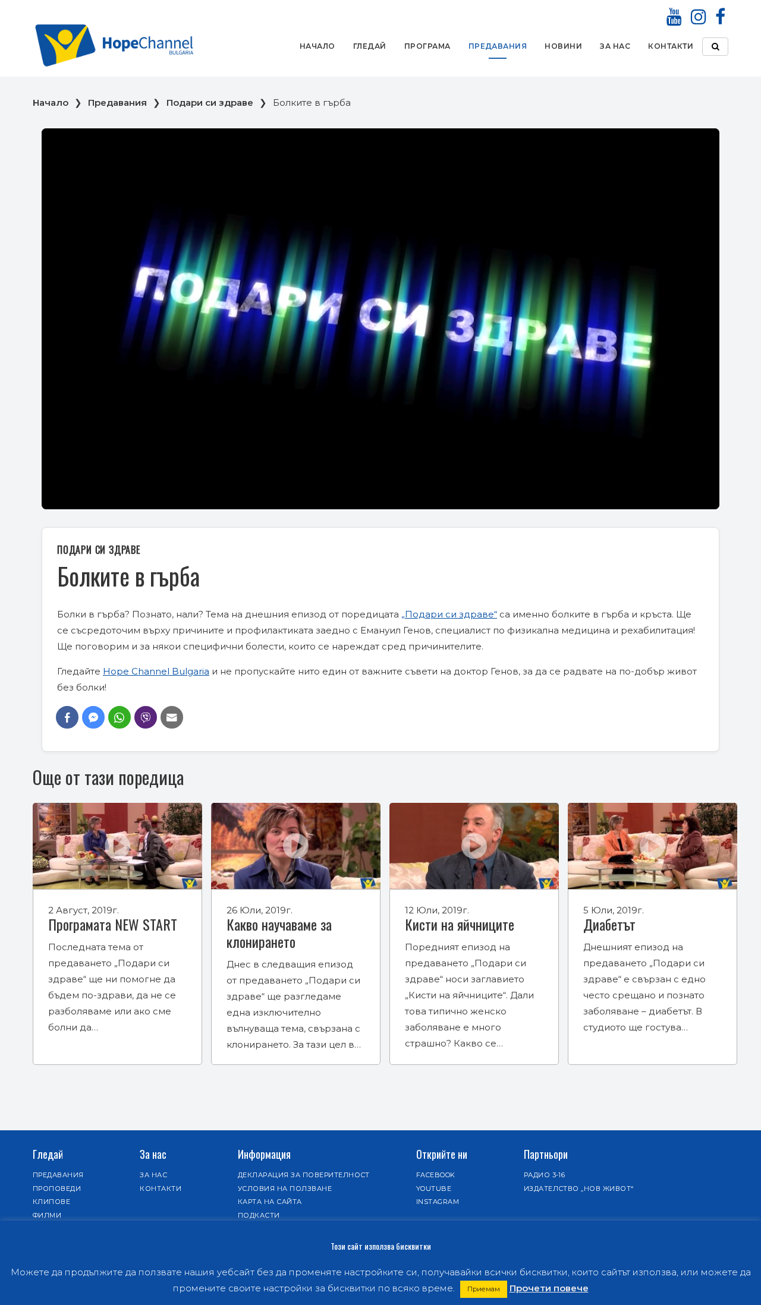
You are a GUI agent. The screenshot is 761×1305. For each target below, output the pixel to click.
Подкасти (259, 1215)
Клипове (51, 1201)
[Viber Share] (145, 717)
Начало (317, 46)
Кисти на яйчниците (459, 924)
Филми (47, 1215)
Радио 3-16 (544, 1175)
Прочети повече (549, 1288)
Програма (427, 46)
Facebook (435, 1175)
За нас (615, 46)
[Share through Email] (172, 717)
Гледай (369, 46)
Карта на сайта (270, 1201)
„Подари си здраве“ (449, 614)
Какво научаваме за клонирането (279, 932)
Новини (563, 46)
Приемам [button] (483, 1289)
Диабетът (609, 924)
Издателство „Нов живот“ (579, 1188)
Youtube (433, 1188)
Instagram (437, 1201)
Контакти (670, 46)
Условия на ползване (285, 1188)
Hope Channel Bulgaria (156, 671)
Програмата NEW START (112, 924)
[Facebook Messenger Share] (93, 717)
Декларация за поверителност (304, 1175)
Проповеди (57, 1188)
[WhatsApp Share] (119, 717)
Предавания (497, 46)
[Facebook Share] (67, 717)
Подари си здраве (209, 102)
